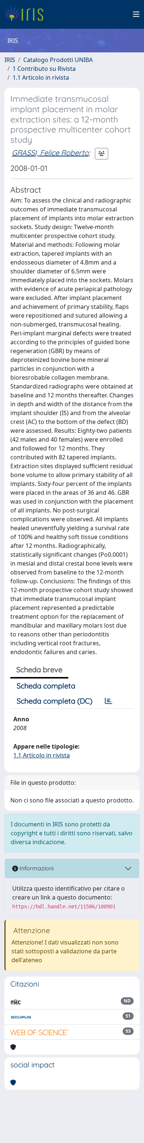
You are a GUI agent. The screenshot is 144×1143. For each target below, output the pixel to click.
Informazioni (36, 868)
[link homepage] (26, 14)
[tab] (109, 701)
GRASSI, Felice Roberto (50, 152)
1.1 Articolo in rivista (41, 77)
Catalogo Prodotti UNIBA (58, 60)
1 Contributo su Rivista (44, 69)
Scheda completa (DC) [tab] (54, 700)
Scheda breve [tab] (39, 669)
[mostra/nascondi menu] (136, 14)
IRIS (9, 60)
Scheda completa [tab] (46, 685)
